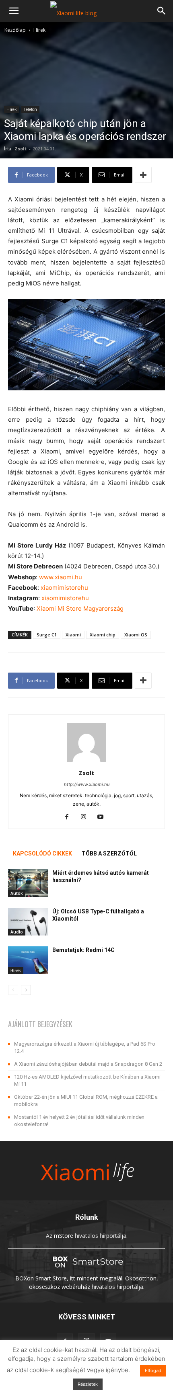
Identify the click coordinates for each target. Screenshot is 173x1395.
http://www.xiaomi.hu (86, 784)
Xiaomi (73, 635)
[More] (143, 175)
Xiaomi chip (102, 635)
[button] (14, 11)
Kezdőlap (15, 30)
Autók (16, 893)
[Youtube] (103, 817)
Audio (16, 932)
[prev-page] (13, 990)
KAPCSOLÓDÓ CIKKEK (42, 853)
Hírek (39, 30)
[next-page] (26, 990)
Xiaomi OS (135, 635)
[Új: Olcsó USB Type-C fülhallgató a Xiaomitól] (28, 921)
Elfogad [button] (153, 1370)
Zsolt (20, 149)
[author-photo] (86, 761)
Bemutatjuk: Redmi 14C (83, 950)
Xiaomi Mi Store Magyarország (80, 608)
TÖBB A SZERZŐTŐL (109, 853)
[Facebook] (69, 817)
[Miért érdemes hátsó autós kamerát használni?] (28, 883)
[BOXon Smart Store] (86, 1270)
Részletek (88, 1384)
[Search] (161, 11)
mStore (63, 1235)
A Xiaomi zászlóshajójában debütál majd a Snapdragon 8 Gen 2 (88, 1064)
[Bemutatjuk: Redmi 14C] (28, 960)
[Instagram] (86, 817)
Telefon (30, 109)
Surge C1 (47, 635)
